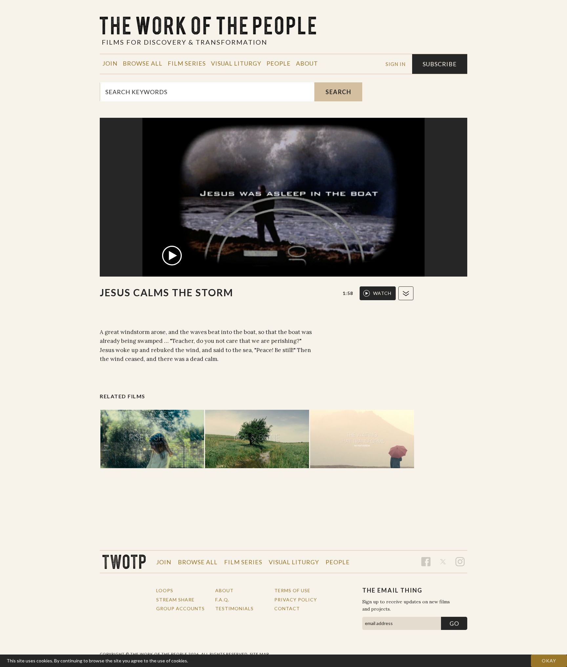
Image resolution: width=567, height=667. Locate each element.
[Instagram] (460, 561)
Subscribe (440, 64)
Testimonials (234, 608)
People (278, 63)
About (307, 63)
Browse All (142, 63)
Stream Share (175, 599)
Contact (287, 608)
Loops (164, 590)
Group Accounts (180, 608)
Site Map (259, 654)
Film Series (187, 63)
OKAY (549, 660)
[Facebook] (425, 561)
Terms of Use (292, 590)
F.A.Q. (222, 599)
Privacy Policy (295, 599)
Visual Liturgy (236, 63)
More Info (200, 660)
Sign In (396, 64)
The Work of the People (124, 561)
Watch (382, 293)
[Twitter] (443, 561)
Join (109, 63)
